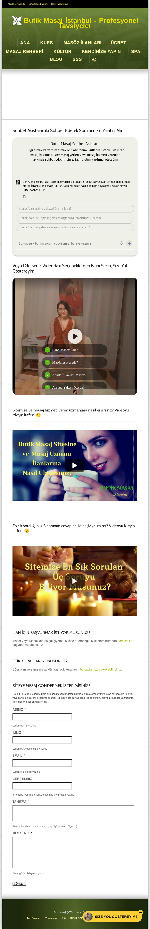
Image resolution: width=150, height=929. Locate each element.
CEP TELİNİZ (22, 779)
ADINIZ (19, 710)
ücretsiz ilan (126, 640)
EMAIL (18, 756)
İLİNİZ (18, 733)
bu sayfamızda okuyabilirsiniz (100, 669)
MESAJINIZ (22, 833)
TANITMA (20, 802)
